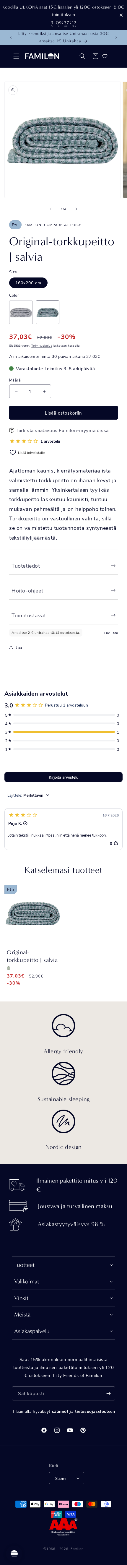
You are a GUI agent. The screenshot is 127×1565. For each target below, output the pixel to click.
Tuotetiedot (26, 565)
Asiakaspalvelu (32, 1331)
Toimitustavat (29, 615)
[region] (63, 15)
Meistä (22, 1314)
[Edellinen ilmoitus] (10, 37)
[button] (16, 56)
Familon (77, 1548)
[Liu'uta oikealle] (76, 208)
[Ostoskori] (95, 56)
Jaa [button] (19, 647)
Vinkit (21, 1298)
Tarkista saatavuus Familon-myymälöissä (62, 430)
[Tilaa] (108, 1393)
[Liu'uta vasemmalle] (50, 208)
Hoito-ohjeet (27, 590)
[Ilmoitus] (116, 37)
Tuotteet (24, 1265)
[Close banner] (121, 15)
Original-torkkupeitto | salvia (32, 956)
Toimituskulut (41, 345)
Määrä (15, 379)
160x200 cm (28, 282)
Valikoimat (26, 1281)
